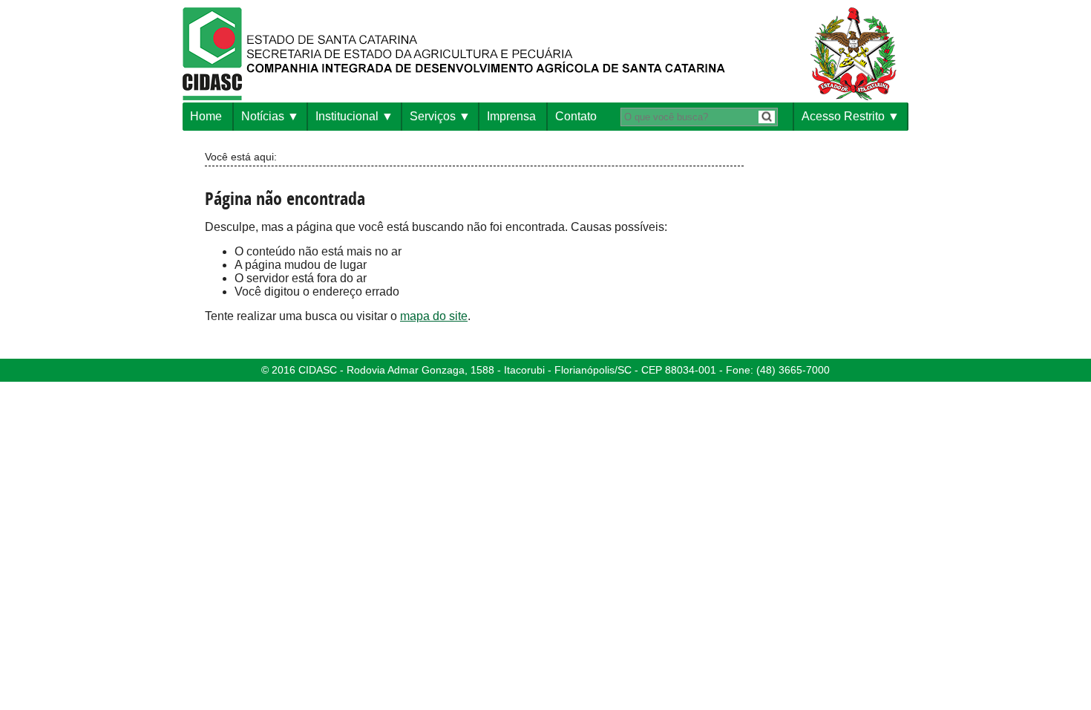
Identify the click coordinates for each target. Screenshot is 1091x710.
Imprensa (511, 116)
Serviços (433, 116)
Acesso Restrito (843, 116)
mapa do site (434, 316)
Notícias (262, 116)
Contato (576, 116)
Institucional (347, 116)
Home (206, 116)
